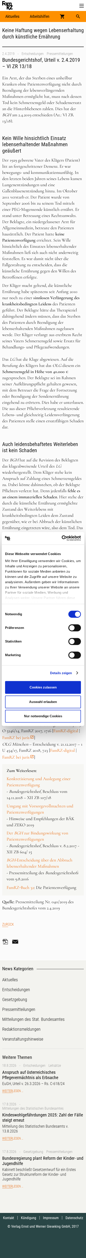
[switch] (74, 627)
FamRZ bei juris (16, 737)
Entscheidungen (33, 54)
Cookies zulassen (43, 687)
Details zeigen (61, 673)
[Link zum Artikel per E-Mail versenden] (16, 941)
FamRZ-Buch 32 (20, 887)
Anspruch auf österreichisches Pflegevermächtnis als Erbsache (30, 1075)
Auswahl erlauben (43, 702)
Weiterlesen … (12, 1091)
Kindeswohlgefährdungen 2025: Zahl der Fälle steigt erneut (42, 1117)
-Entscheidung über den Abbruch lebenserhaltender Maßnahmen (39, 863)
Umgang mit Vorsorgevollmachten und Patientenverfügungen (40, 809)
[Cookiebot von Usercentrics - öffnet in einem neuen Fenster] (62, 538)
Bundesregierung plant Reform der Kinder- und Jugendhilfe (42, 1161)
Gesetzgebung (33, 1152)
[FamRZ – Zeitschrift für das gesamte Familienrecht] (7, 5)
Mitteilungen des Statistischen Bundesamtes (33, 1108)
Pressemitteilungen (60, 54)
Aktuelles (12, 16)
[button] (81, 6)
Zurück (8, 924)
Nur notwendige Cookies (43, 716)
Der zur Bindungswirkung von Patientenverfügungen (37, 836)
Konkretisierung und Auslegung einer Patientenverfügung (39, 782)
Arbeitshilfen (39, 16)
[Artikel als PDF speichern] (6, 941)
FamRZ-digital (65, 731)
